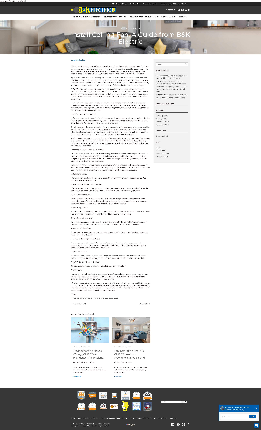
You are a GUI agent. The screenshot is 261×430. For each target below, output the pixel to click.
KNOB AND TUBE (136, 17)
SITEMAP (86, 426)
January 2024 (161, 119)
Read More (77, 377)
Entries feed (160, 150)
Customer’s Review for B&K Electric (114, 418)
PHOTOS (164, 17)
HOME (73, 418)
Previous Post (79, 304)
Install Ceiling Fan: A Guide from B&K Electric (130, 38)
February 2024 (162, 116)
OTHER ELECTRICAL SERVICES (115, 17)
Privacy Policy (76, 426)
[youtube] (178, 424)
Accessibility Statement (100, 426)
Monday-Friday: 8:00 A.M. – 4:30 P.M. (174, 4)
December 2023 (162, 122)
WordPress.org (162, 156)
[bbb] (188, 424)
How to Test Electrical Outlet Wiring (170, 98)
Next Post (144, 304)
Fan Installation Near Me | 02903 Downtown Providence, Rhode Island (129, 354)
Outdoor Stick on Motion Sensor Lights (171, 95)
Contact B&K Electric (144, 418)
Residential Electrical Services (86, 17)
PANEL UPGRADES (152, 17)
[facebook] (172, 424)
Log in (158, 147)
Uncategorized (135, 28)
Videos (132, 418)
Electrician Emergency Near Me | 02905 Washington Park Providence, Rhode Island (172, 89)
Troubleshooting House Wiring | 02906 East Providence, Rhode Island (88, 354)
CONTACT (182, 17)
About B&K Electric (161, 418)
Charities (173, 418)
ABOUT (172, 17)
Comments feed (162, 153)
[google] (183, 424)
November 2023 (162, 125)
